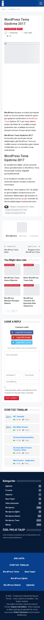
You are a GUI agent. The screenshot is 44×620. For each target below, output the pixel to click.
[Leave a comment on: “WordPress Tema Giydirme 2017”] (15, 36)
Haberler (8, 495)
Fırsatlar (8, 490)
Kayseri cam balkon (19, 607)
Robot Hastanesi (21, 612)
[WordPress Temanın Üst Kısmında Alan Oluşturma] (31, 290)
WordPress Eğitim (19, 578)
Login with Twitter (23, 342)
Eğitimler (8, 486)
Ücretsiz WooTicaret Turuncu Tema (22, 449)
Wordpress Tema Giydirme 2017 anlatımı (22, 206)
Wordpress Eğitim (12, 512)
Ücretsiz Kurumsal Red (23, 437)
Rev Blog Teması (20, 427)
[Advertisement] (22, 89)
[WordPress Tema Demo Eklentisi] (12, 269)
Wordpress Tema (10, 29)
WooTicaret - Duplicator (24, 460)
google (24, 199)
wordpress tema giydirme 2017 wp (15, 213)
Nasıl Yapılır (10, 499)
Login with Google (23, 337)
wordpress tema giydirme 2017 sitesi (16, 210)
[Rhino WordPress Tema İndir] (31, 269)
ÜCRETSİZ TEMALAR (19, 565)
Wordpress (9, 265)
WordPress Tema (11, 572)
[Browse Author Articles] (22, 227)
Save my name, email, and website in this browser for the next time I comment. (21, 391)
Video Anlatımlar (12, 503)
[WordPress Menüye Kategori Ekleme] (12, 290)
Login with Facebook (24, 332)
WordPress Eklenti (12, 585)
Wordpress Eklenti (12, 285)
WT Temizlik (18, 416)
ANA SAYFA (19, 558)
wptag (20, 29)
